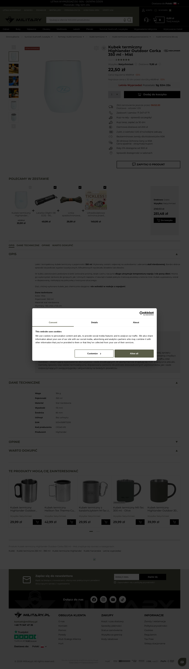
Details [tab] (94, 322)
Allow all (134, 353)
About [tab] (136, 322)
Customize (92, 353)
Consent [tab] (53, 322)
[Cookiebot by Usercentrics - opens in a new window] (142, 313)
